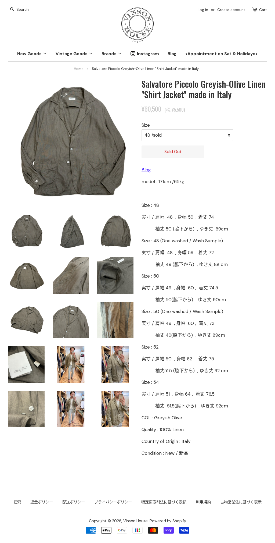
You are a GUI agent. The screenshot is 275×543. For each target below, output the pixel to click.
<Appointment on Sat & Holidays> (221, 53)
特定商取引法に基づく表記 (163, 502)
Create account (231, 9)
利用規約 (203, 502)
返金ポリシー (41, 502)
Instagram (148, 53)
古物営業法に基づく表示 (241, 502)
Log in (203, 9)
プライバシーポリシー (113, 502)
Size (146, 125)
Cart (263, 9)
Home (79, 68)
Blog (172, 53)
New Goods (30, 53)
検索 (17, 502)
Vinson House (135, 521)
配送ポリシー (73, 502)
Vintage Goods (72, 53)
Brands (110, 53)
